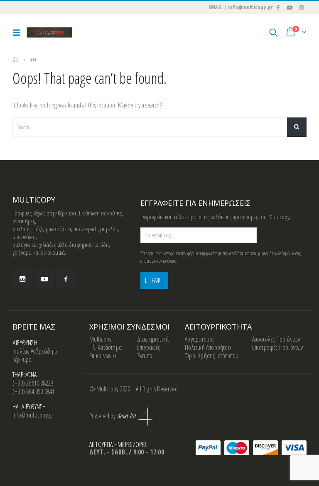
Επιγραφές (148, 347)
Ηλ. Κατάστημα (105, 347)
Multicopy (100, 339)
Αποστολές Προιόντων (276, 339)
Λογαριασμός (199, 339)
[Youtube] (290, 7)
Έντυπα (144, 355)
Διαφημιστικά (153, 339)
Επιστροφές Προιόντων (277, 347)
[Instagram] (301, 7)
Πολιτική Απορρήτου (208, 347)
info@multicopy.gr (32, 415)
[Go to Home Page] (15, 59)
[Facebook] (278, 7)
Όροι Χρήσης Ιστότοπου (211, 355)
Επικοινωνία (102, 355)
